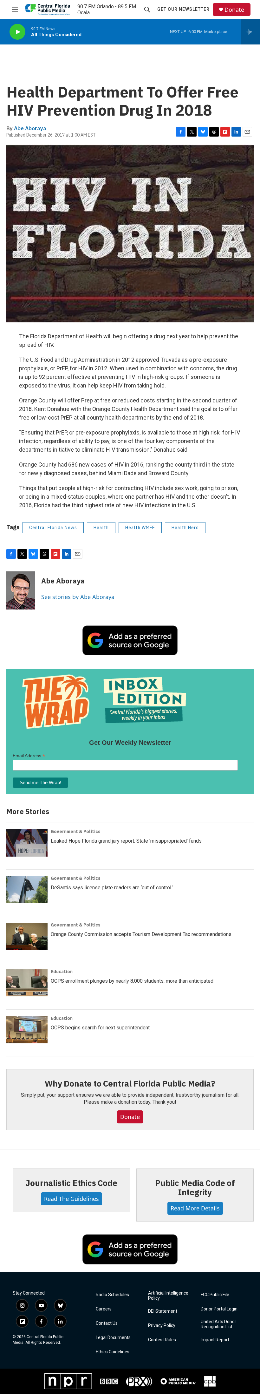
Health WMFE (140, 527)
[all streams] (250, 31)
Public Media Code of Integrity (195, 1187)
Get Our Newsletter (183, 9)
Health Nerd (185, 527)
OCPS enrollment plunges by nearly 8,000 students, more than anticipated (132, 981)
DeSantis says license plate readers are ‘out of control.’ (112, 888)
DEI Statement (162, 1311)
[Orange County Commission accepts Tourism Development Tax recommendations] (27, 936)
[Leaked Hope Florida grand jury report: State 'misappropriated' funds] (27, 843)
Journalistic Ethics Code (71, 1182)
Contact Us (107, 1323)
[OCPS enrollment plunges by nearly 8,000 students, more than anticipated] (27, 983)
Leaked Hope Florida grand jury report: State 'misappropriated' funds (126, 841)
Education (62, 971)
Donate (234, 9)
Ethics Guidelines (112, 1352)
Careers (104, 1309)
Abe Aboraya (30, 128)
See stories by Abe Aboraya (77, 597)
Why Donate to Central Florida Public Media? (130, 1083)
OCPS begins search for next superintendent (100, 1028)
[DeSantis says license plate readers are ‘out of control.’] (27, 889)
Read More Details (195, 1208)
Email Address (29, 756)
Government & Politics (76, 831)
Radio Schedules (112, 1294)
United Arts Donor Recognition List (218, 1324)
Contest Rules (162, 1339)
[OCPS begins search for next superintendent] (27, 1029)
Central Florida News (53, 527)
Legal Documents (113, 1337)
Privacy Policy (161, 1325)
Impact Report (215, 1339)
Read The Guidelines (71, 1198)
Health (101, 527)
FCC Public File (215, 1294)
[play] (17, 32)
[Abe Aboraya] (20, 590)
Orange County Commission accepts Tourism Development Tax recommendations (141, 934)
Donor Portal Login (219, 1309)
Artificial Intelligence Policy (168, 1296)
